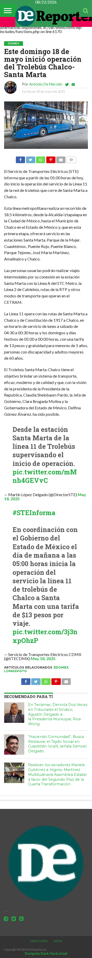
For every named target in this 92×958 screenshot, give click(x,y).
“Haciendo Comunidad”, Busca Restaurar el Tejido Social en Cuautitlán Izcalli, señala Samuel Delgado (57, 743)
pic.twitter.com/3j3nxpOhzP (45, 635)
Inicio (58, 941)
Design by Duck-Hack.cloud (46, 953)
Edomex (61, 667)
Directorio (39, 941)
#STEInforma (34, 512)
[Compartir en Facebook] (20, 158)
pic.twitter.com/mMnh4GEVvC (45, 476)
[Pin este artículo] (50, 158)
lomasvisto (15, 671)
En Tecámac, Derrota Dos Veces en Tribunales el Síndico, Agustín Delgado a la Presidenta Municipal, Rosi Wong (57, 714)
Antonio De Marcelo (45, 84)
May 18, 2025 (43, 658)
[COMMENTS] (71, 158)
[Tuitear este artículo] (30, 158)
